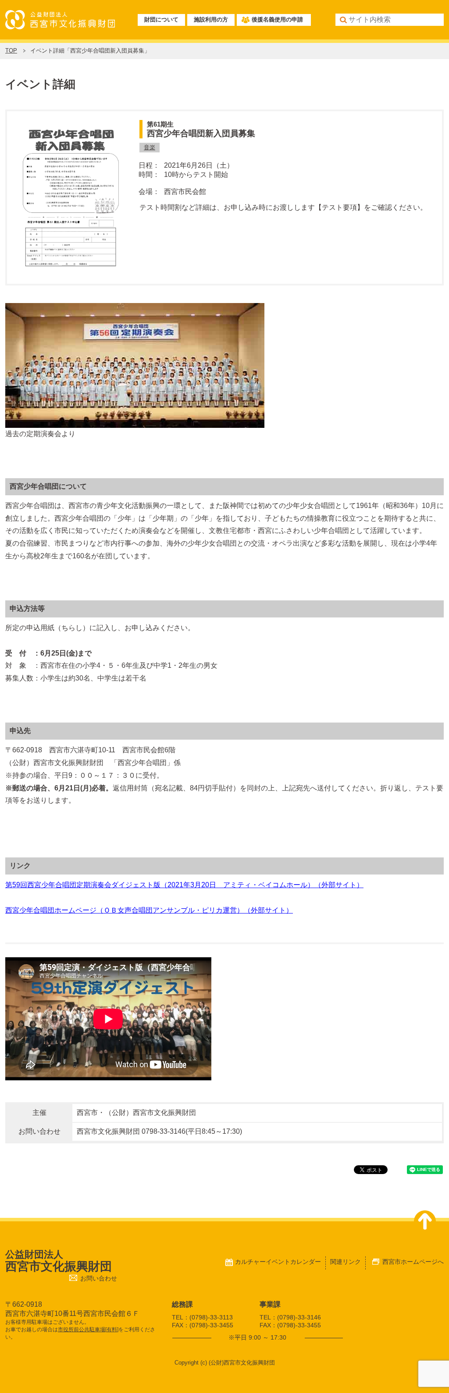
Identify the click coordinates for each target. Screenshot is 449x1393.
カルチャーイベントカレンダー (278, 1261)
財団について (161, 19)
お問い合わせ (98, 1278)
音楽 (149, 147)
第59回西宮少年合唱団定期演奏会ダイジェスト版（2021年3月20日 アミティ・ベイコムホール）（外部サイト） (184, 885)
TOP (11, 50)
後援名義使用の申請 (277, 19)
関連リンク (345, 1261)
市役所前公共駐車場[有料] (88, 1329)
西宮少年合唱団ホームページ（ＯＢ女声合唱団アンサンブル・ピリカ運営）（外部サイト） (149, 910)
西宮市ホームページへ (413, 1261)
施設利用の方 (211, 19)
